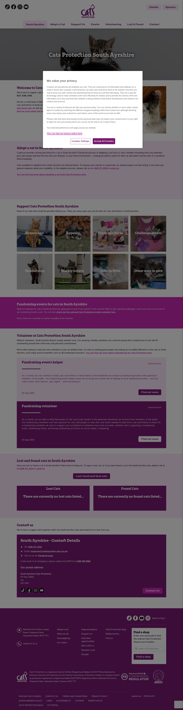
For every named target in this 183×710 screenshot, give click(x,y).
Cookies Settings (80, 141)
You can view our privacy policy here (64, 134)
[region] (93, 109)
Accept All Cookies (104, 141)
